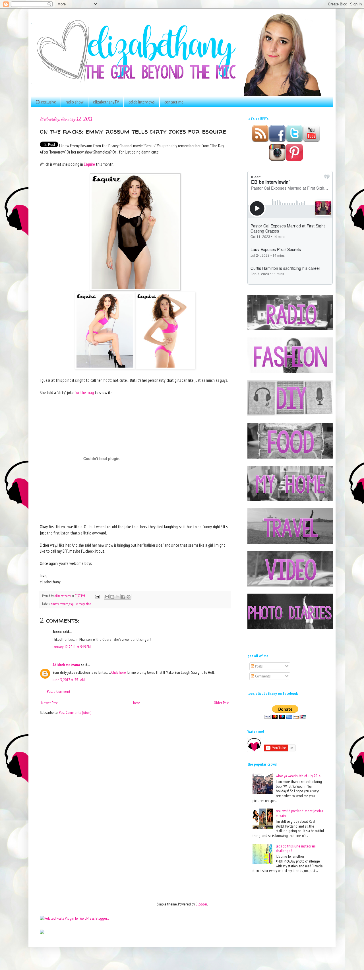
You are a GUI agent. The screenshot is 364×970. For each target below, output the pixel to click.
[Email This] (107, 597)
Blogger (201, 904)
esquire (73, 604)
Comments (262, 676)
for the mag (84, 392)
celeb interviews (142, 102)
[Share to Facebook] (123, 597)
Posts (258, 666)
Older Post (221, 702)
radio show (74, 102)
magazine (85, 604)
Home (136, 702)
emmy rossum (59, 604)
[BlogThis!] (112, 597)
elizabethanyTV (106, 102)
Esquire (89, 164)
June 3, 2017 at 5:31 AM (69, 679)
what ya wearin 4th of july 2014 (298, 775)
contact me (173, 102)
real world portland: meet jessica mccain (299, 813)
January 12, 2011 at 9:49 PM (72, 646)
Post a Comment (58, 691)
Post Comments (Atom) (75, 712)
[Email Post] (97, 596)
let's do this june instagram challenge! (296, 848)
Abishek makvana (66, 664)
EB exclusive (46, 102)
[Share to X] (118, 597)
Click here (118, 672)
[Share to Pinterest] (128, 597)
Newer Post (49, 702)
